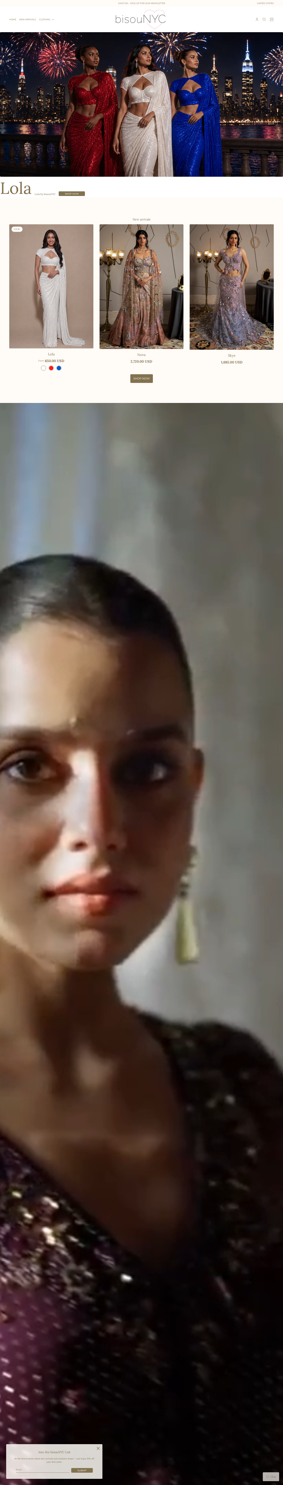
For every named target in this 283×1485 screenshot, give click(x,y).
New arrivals (141, 219)
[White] (43, 368)
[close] (98, 1448)
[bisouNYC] (141, 19)
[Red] (51, 368)
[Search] (264, 19)
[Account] (257, 19)
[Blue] (59, 368)
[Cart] (272, 19)
